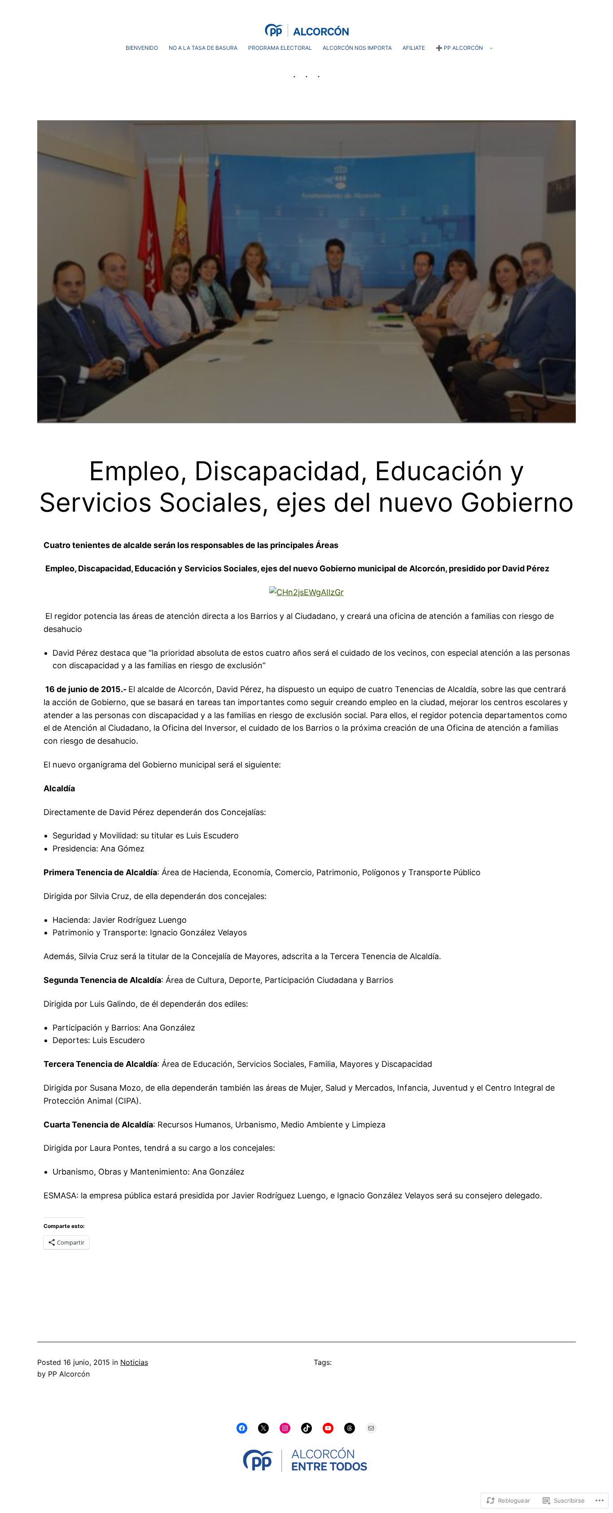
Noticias (134, 1362)
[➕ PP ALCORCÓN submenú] (491, 47)
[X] (263, 1428)
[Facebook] (241, 1428)
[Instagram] (285, 1428)
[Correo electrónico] (371, 1428)
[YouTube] (328, 1428)
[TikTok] (306, 1428)
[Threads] (349, 1428)
